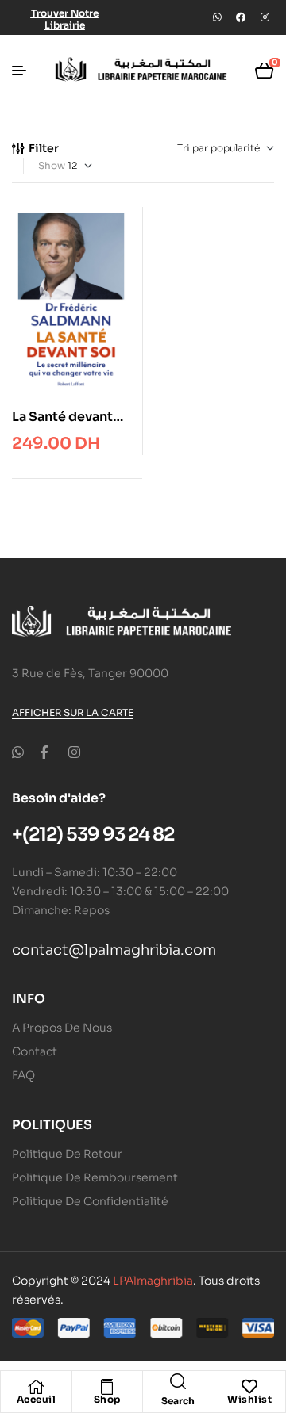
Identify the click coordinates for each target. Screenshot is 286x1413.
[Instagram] (264, 17)
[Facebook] (240, 17)
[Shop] (107, 1387)
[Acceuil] (36, 1387)
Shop (107, 1399)
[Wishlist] (249, 1387)
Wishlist (249, 1399)
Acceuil (36, 1399)
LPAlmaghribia (153, 1280)
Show (51, 165)
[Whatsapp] (216, 17)
